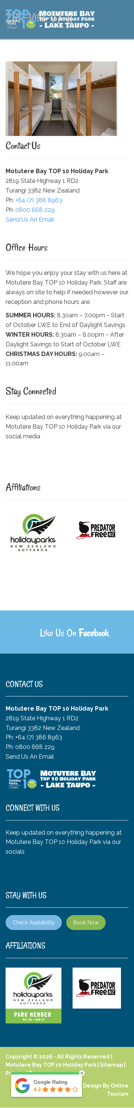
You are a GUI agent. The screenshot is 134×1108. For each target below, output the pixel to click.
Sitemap (111, 1065)
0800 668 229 (35, 209)
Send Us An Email (30, 219)
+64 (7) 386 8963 (38, 200)
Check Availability (34, 923)
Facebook (94, 632)
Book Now (86, 923)
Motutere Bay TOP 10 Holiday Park (51, 1065)
